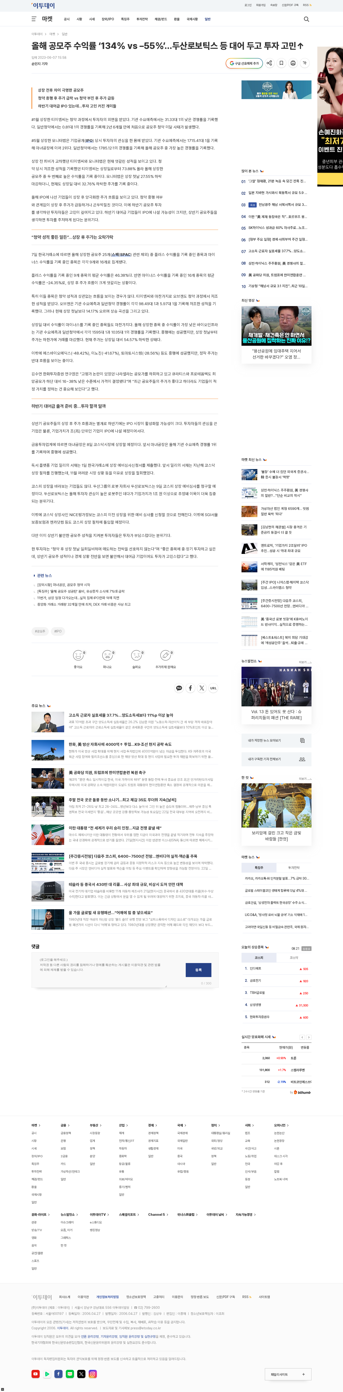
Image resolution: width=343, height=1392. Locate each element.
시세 (92, 19)
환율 (177, 19)
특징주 (125, 19)
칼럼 (276, 1171)
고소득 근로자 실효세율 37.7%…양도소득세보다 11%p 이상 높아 (121, 715)
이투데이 (37, 34)
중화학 (123, 1156)
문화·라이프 (39, 1214)
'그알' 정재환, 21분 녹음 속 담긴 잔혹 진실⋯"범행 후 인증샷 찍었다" (295, 181)
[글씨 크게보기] (305, 63)
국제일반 (182, 1141)
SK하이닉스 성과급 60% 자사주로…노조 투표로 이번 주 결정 (290, 228)
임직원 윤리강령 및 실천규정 (137, 1336)
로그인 (248, 5)
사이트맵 (264, 1297)
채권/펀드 (161, 19)
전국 (247, 1164)
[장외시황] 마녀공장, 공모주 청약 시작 (63, 585)
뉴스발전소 (68, 1214)
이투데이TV (98, 1214)
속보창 (273, 5)
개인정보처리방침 (107, 1297)
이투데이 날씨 (215, 1214)
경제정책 (153, 1133)
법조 (247, 1133)
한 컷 (63, 1245)
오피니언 (279, 1125)
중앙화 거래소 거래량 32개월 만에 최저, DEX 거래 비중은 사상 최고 (84, 604)
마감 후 (278, 1164)
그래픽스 (66, 1238)
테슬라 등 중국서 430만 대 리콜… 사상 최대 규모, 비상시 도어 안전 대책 (126, 884)
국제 (180, 1125)
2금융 (64, 1156)
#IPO (58, 631)
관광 (34, 1222)
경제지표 (153, 1141)
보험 (63, 1148)
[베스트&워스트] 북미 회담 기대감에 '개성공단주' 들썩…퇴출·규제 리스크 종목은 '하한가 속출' (284, 643)
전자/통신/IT (126, 1141)
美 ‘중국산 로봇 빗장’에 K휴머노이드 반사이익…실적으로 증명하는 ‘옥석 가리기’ (284, 624)
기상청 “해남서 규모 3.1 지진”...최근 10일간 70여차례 (285, 286)
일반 (207, 19)
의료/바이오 (126, 1179)
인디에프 (255, 968)
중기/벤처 (124, 1187)
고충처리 (158, 1297)
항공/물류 (124, 1164)
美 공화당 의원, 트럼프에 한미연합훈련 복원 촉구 (107, 772)
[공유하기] (270, 63)
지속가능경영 (244, 1214)
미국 (179, 1148)
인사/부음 (250, 1171)
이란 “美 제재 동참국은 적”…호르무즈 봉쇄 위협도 (283, 217)
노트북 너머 (281, 1179)
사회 (248, 1125)
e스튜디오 (96, 1222)
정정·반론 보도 (200, 1297)
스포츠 (35, 1261)
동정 (247, 1179)
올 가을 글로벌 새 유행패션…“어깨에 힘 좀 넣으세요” (111, 912)
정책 (92, 1148)
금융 (63, 1125)
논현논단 (279, 1133)
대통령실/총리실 (220, 1133)
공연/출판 (37, 1253)
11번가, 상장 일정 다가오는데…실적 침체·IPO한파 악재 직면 (78, 598)
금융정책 (66, 1133)
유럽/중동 (183, 1171)
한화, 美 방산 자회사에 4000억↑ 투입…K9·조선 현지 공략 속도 (120, 744)
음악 (34, 1245)
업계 (92, 1141)
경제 (151, 1125)
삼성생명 (255, 1005)
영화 (34, 1238)
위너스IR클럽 (185, 1214)
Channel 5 (156, 1214)
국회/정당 (217, 1141)
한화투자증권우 (260, 1017)
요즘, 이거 (66, 1230)
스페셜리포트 (127, 1214)
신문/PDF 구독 (290, 5)
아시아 (181, 1164)
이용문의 (177, 1297)
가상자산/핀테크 (70, 1171)
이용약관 (83, 1297)
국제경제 (182, 1133)
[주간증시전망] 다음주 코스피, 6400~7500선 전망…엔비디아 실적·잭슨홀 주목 (133, 856)
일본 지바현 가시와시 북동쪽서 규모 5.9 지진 (279, 193)
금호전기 (255, 980)
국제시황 (192, 19)
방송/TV (37, 1230)
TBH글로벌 (257, 993)
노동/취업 (250, 1156)
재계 (121, 1133)
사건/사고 (250, 1148)
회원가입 (261, 5)
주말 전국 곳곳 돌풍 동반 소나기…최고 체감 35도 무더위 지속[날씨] (122, 800)
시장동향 (95, 1133)
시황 (79, 19)
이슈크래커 (67, 1222)
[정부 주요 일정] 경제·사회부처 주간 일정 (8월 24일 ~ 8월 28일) (293, 239)
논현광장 (279, 1141)
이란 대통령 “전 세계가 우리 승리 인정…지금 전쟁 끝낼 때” (115, 828)
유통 (121, 1171)
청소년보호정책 (136, 1297)
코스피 (259, 958)
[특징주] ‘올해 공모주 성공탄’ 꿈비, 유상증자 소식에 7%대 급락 (81, 591)
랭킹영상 (95, 1230)
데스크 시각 (281, 1156)
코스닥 (294, 958)
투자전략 (142, 19)
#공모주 (40, 631)
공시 (67, 19)
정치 (214, 1125)
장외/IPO (108, 19)
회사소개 (64, 1297)
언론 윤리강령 (90, 1336)
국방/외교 (217, 1148)
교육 (247, 1141)
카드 (63, 1164)
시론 (276, 1148)
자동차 (123, 1148)
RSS (306, 5)
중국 (179, 1156)
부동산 (94, 1125)
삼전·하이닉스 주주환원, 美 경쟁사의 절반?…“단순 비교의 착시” (292, 263)
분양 (92, 1156)
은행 (63, 1141)
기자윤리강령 (109, 1336)
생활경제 (153, 1148)
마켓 (47, 18)
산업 (122, 1125)
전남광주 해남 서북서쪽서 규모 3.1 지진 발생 (285, 205)
